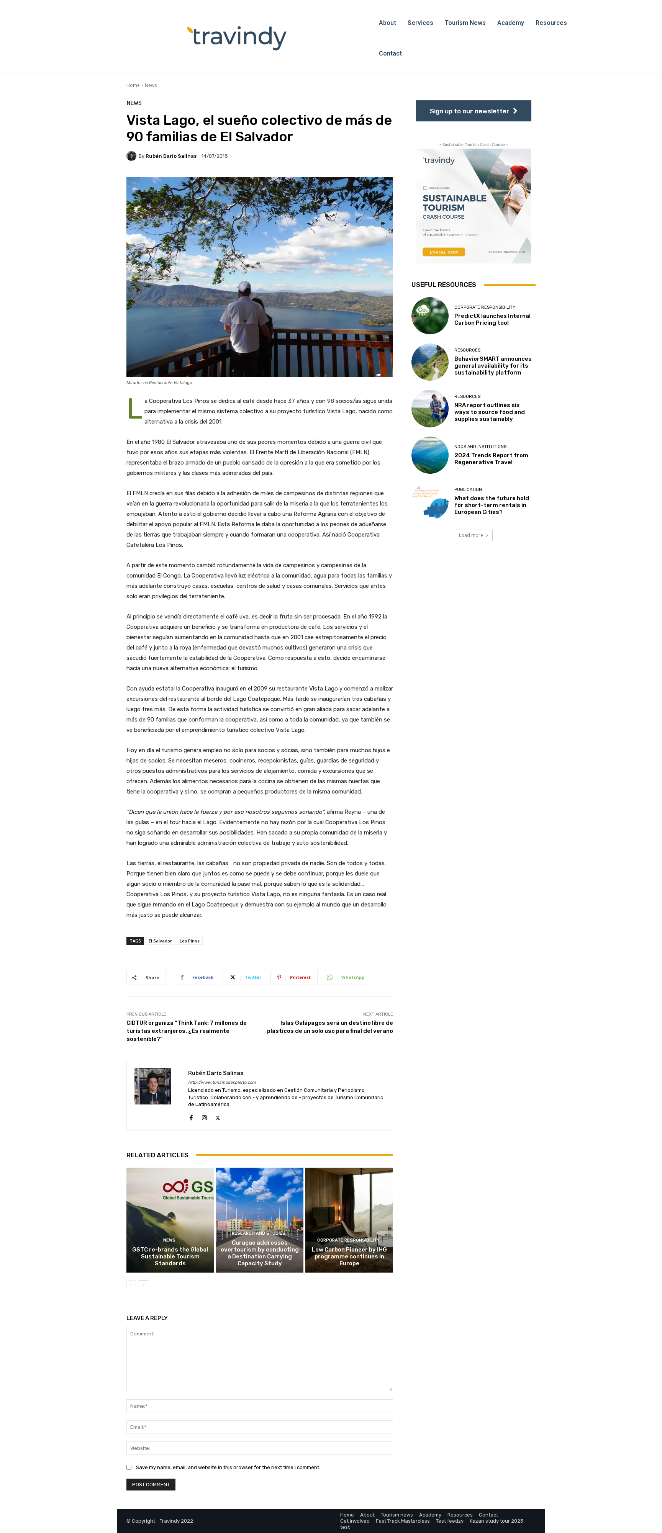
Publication (468, 490)
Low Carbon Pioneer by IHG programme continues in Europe (349, 1256)
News (151, 85)
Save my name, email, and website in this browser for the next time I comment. (228, 1467)
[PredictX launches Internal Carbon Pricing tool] (430, 315)
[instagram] (204, 1116)
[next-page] (143, 1285)
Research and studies (258, 1233)
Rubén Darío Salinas (171, 156)
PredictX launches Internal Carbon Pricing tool (492, 319)
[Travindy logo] (237, 38)
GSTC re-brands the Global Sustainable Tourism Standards (170, 1256)
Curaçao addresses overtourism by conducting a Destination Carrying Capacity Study (260, 1253)
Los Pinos (190, 941)
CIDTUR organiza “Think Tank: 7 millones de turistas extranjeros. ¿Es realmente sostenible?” (186, 1030)
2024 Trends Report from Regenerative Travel (491, 459)
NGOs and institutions (480, 447)
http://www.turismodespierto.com (222, 1082)
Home (133, 85)
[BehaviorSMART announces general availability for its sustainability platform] (430, 362)
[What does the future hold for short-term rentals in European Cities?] (430, 501)
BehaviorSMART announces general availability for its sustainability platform (493, 365)
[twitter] (218, 1116)
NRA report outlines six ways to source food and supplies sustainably (489, 412)
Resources (467, 350)
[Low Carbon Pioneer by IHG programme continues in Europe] (349, 1220)
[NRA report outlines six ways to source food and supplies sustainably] (430, 408)
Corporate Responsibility (348, 1240)
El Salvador (160, 941)
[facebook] (191, 1116)
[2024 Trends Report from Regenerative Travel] (430, 455)
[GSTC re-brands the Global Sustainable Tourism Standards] (170, 1220)
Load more (471, 535)
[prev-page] (131, 1285)
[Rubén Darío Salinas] (132, 156)
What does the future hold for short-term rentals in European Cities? (491, 505)
